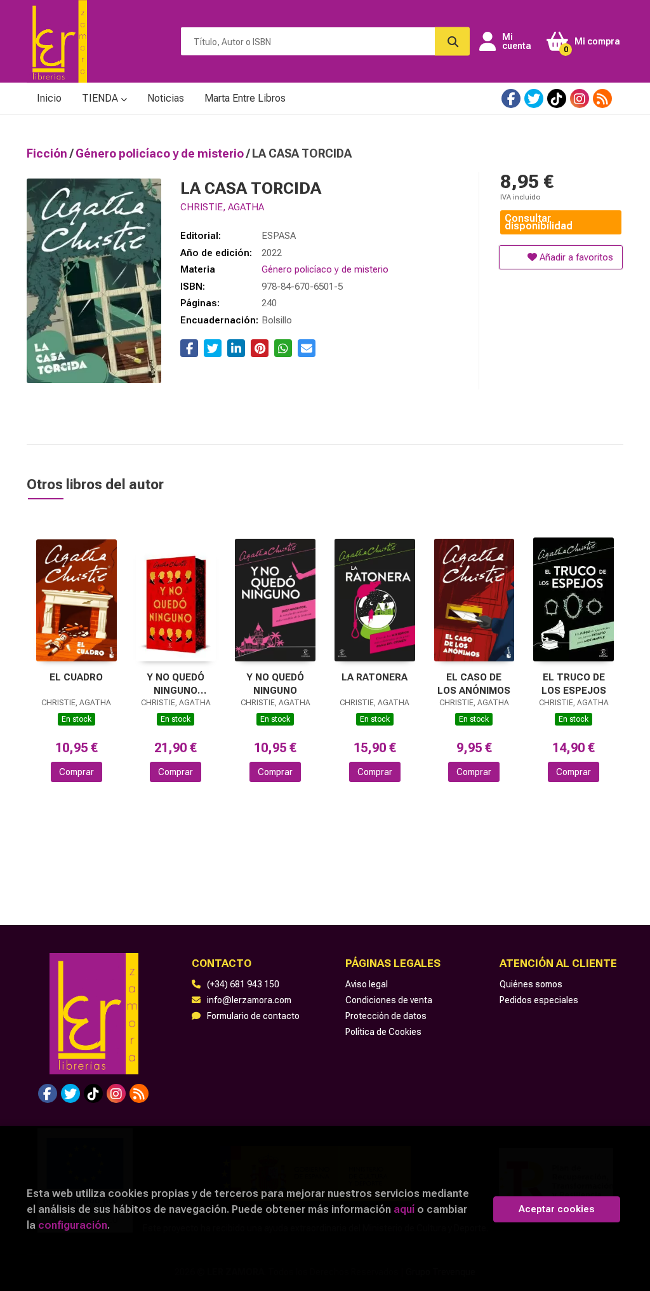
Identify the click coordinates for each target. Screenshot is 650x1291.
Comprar (76, 772)
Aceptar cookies (557, 1209)
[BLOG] (602, 98)
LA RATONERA (375, 677)
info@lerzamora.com (249, 1000)
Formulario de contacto (253, 1016)
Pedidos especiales (539, 1000)
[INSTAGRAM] (579, 98)
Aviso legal (366, 984)
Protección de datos (386, 1016)
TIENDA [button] (101, 98)
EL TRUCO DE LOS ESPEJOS (573, 684)
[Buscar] (452, 41)
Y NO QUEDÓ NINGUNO (275, 684)
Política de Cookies (383, 1032)
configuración (72, 1225)
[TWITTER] (533, 98)
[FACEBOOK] (511, 98)
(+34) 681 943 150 (243, 984)
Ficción (48, 153)
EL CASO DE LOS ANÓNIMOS (473, 684)
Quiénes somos (531, 984)
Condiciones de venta (388, 1000)
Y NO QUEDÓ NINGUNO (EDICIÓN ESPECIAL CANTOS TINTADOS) (175, 684)
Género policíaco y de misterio (161, 153)
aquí (404, 1209)
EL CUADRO (76, 677)
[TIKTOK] (556, 98)
